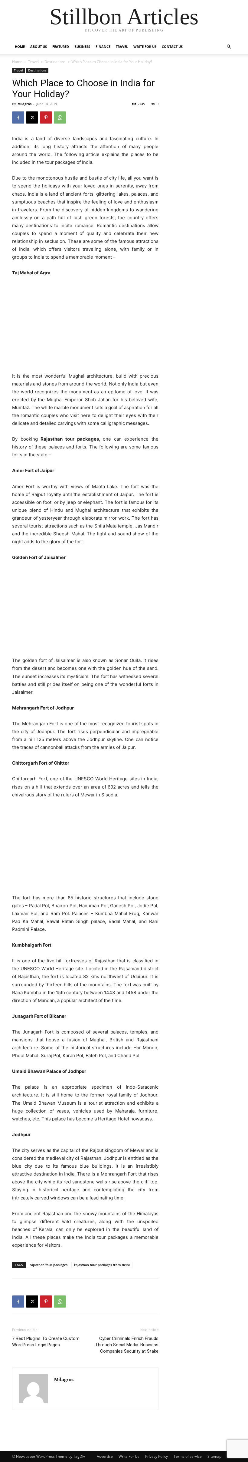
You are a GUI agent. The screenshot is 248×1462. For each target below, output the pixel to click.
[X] (32, 117)
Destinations (55, 61)
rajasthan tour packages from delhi (102, 1264)
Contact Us (172, 46)
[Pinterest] (46, 117)
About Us (38, 46)
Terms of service (188, 1456)
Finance (103, 46)
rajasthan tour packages (48, 1264)
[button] (228, 47)
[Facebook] (18, 117)
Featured (60, 46)
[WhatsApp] (60, 117)
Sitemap (214, 1456)
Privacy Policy (156, 1456)
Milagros (24, 103)
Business (82, 46)
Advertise (105, 1456)
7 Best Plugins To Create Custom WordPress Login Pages (46, 1342)
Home (20, 46)
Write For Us (144, 46)
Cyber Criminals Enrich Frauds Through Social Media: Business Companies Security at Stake (126, 1345)
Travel (122, 46)
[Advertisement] (85, 327)
